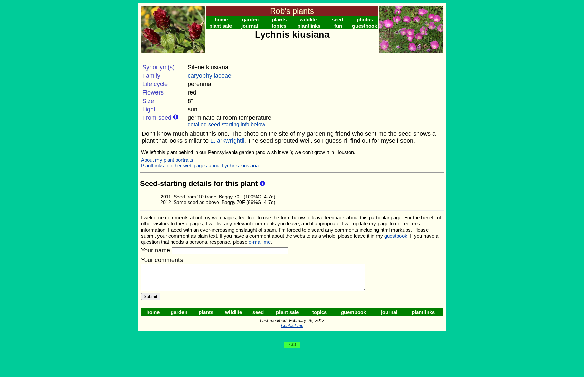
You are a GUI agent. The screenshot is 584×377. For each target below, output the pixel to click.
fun (338, 26)
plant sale (220, 26)
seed (337, 19)
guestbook (364, 26)
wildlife (308, 19)
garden (250, 19)
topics (279, 26)
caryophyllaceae (210, 75)
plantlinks (308, 26)
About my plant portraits (167, 160)
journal (249, 26)
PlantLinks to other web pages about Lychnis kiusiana (200, 165)
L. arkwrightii (227, 140)
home (221, 19)
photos (365, 19)
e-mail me (260, 242)
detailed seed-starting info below (226, 124)
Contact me (292, 325)
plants (279, 19)
